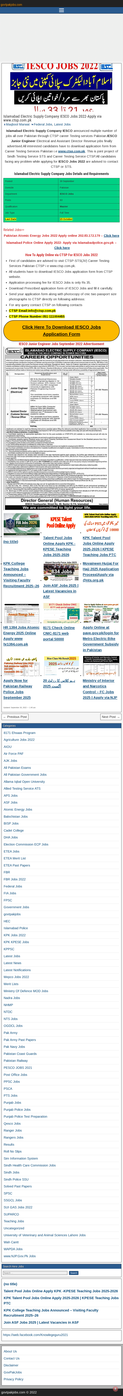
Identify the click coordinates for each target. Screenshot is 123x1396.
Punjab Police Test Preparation (25, 1116)
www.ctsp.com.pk (71, 151)
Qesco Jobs (12, 1123)
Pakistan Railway (16, 1060)
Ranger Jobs (13, 1130)
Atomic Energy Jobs (18, 809)
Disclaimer (11, 1365)
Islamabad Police (16, 928)
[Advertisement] (61, 37)
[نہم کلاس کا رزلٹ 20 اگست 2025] (61, 666)
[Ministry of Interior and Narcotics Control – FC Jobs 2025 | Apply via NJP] (101, 666)
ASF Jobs (10, 802)
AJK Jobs (10, 760)
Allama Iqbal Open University (24, 781)
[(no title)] (22, 525)
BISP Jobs (11, 823)
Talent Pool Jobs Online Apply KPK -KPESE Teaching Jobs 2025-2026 (61, 1291)
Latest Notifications (17, 970)
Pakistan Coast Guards (20, 1054)
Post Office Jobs (15, 1074)
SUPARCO (11, 1214)
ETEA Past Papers (17, 865)
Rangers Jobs (13, 1137)
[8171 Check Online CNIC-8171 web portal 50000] (61, 614)
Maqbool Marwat (18, 124)
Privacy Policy (13, 1379)
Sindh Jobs (11, 1172)
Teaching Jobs (14, 1221)
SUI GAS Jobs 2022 (18, 1207)
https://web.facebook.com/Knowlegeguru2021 (35, 1335)
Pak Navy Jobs (14, 1046)
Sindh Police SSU (16, 1179)
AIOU (8, 747)
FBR (7, 872)
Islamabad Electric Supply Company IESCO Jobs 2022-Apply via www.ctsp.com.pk (52, 118)
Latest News (12, 963)
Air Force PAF (14, 753)
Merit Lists (11, 984)
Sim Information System (21, 1158)
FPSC (8, 900)
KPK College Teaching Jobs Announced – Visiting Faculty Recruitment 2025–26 (21, 574)
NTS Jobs (11, 1019)
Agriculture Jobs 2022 (19, 739)
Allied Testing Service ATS (22, 788)
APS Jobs (11, 795)
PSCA (8, 1088)
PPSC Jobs (12, 1081)
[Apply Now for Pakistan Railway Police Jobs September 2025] (22, 666)
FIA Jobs (10, 893)
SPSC (8, 1193)
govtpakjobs (12, 914)
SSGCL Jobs (13, 1200)
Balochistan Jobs (16, 816)
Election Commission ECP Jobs (26, 844)
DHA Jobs (11, 837)
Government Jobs (16, 907)
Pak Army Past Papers (20, 1040)
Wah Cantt (11, 1242)
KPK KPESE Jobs (16, 942)
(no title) (10, 542)
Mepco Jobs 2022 (16, 977)
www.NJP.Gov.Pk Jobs (20, 1256)
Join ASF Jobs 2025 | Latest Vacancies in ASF (60, 591)
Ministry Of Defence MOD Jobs (26, 991)
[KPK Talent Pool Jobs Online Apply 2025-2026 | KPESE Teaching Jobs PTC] (101, 524)
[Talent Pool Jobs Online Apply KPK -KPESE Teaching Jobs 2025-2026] (61, 524)
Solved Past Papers (18, 1186)
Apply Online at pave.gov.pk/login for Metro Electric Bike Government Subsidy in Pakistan (101, 638)
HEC (7, 921)
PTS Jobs (10, 1095)
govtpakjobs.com (11, 5)
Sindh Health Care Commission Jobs (30, 1165)
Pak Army (10, 1033)
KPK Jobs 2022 (15, 935)
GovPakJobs (13, 1372)
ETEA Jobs (11, 851)
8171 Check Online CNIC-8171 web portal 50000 (59, 633)
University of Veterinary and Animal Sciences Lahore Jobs (45, 1235)
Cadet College (14, 830)
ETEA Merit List (15, 858)
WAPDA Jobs (13, 1249)
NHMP (8, 1005)
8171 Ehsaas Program (20, 733)
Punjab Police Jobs (17, 1109)
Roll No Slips (13, 1151)
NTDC (8, 1012)
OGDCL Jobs (13, 1026)
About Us (10, 1351)
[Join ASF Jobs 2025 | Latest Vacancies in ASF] (61, 571)
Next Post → (111, 717)
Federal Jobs (43, 124)
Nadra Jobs (12, 998)
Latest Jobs (62, 124)
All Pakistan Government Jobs (25, 774)
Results (9, 1144)
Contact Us (12, 1358)
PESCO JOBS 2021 (18, 1067)
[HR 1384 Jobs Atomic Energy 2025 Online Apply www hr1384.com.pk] (22, 613)
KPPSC (9, 949)
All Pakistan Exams (17, 767)
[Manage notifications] (115, 1389)
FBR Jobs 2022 (15, 879)
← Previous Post (15, 717)
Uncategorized (14, 1228)
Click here (111, 235)
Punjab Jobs (12, 1102)
